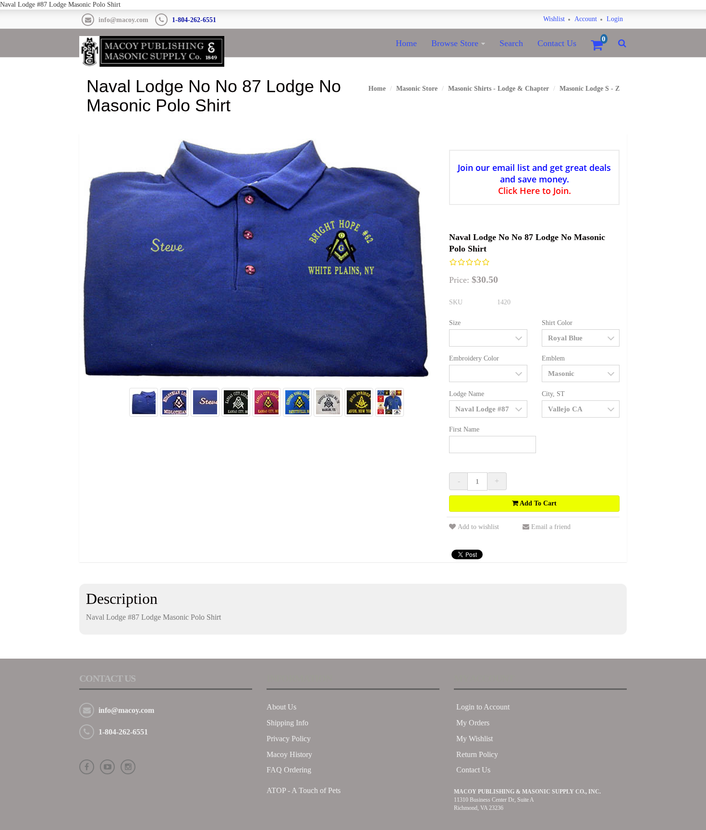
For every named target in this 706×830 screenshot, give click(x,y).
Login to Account (483, 707)
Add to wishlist (478, 526)
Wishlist (554, 19)
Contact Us (556, 43)
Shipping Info (287, 723)
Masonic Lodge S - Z (590, 88)
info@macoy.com (123, 20)
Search (511, 43)
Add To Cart (537, 503)
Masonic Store (417, 88)
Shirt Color (557, 322)
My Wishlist (474, 738)
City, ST (553, 393)
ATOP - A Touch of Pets (304, 790)
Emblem (553, 358)
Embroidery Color (474, 358)
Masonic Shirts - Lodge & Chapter (498, 88)
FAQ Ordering (289, 770)
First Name (464, 429)
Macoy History (289, 754)
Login (615, 19)
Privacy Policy (289, 738)
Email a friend (551, 526)
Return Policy (477, 754)
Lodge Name (466, 393)
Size (455, 322)
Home (406, 43)
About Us (281, 707)
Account (585, 19)
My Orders (472, 723)
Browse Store (454, 43)
